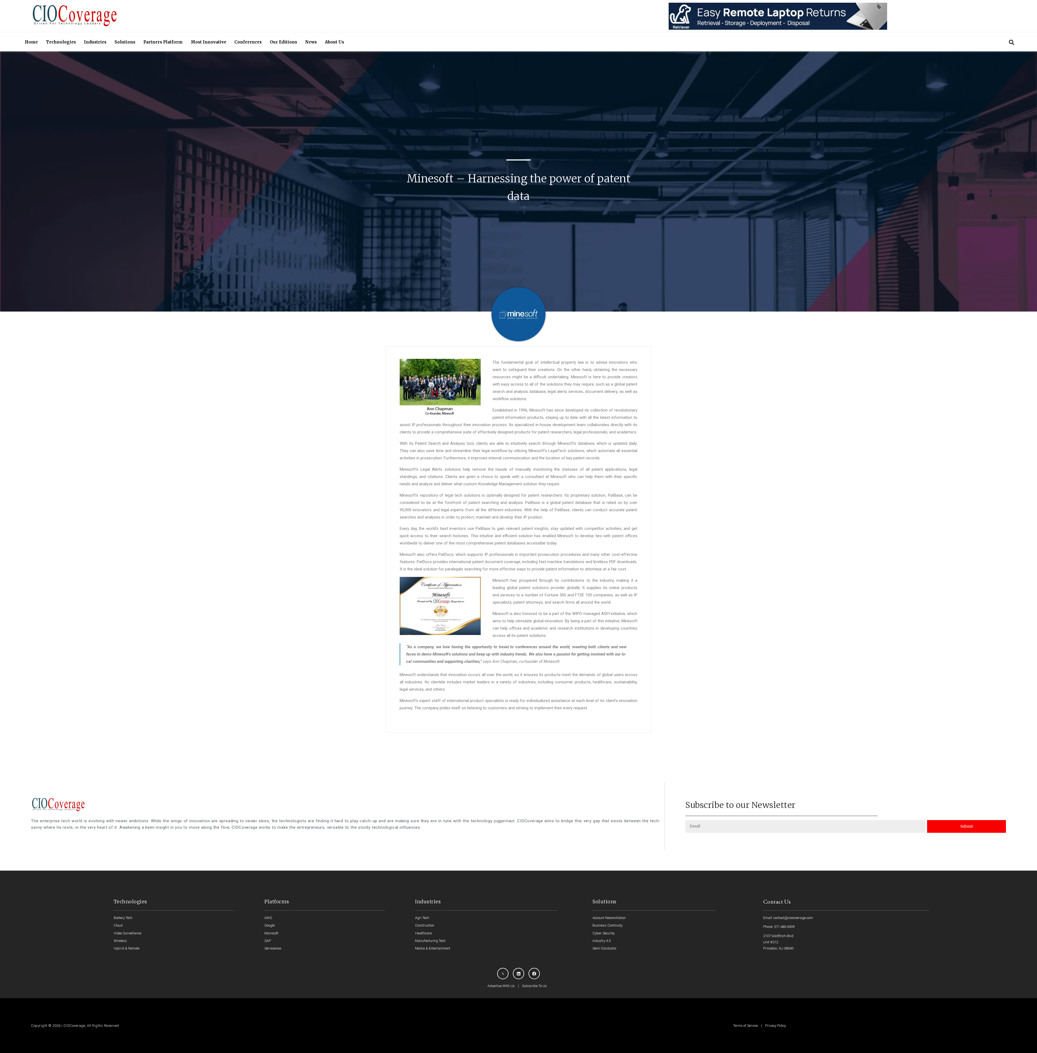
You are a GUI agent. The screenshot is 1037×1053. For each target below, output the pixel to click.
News (311, 42)
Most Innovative (208, 42)
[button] (1011, 42)
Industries (95, 42)
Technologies (61, 42)
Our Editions (283, 42)
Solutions (125, 42)
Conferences (248, 42)
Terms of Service (745, 1026)
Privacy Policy (775, 1026)
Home (31, 42)
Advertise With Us (501, 986)
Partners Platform (163, 42)
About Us (334, 42)
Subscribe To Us (534, 986)
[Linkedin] (518, 973)
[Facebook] (534, 973)
